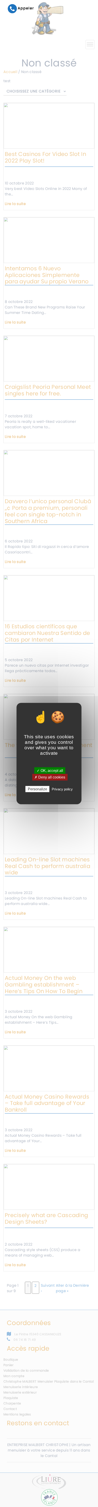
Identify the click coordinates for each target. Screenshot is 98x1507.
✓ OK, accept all (50, 770)
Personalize (37, 789)
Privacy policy (62, 789)
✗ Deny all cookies (49, 777)
